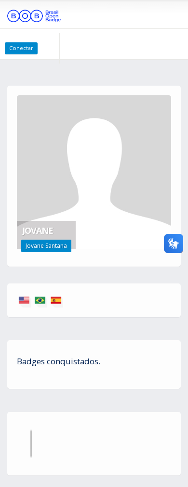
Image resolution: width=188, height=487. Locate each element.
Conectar (21, 47)
